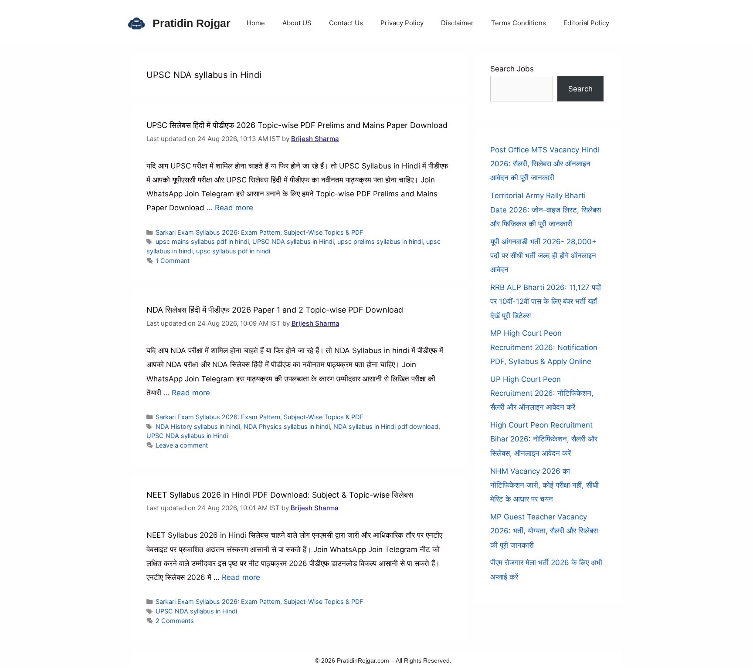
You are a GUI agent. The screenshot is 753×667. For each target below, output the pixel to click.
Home (256, 23)
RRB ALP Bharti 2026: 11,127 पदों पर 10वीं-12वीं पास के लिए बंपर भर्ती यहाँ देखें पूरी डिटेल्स (545, 301)
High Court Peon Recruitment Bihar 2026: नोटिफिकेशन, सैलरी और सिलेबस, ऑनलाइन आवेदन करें (543, 439)
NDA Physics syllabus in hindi (287, 426)
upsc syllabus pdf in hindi (233, 251)
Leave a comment (182, 445)
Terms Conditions (518, 23)
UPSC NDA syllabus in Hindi (293, 241)
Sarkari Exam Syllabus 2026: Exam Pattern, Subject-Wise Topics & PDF (259, 232)
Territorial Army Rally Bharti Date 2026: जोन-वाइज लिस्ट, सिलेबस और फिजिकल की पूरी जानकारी (545, 209)
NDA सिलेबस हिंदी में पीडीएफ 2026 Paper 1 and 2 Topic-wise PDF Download (274, 309)
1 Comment (173, 260)
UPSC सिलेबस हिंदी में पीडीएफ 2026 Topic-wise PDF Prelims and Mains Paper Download (297, 125)
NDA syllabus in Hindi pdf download (385, 426)
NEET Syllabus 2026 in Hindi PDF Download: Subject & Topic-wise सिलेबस (279, 494)
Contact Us (346, 23)
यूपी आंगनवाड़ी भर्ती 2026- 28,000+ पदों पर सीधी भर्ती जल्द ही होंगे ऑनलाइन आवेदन (543, 255)
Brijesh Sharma (315, 139)
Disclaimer (457, 23)
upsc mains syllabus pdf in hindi (202, 241)
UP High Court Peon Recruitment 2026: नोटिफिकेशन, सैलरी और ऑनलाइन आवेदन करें (542, 393)
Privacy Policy (402, 23)
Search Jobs (512, 68)
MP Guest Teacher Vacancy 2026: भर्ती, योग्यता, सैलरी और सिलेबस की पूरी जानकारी (544, 530)
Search (580, 88)
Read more (234, 207)
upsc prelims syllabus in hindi (380, 241)
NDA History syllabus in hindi (198, 426)
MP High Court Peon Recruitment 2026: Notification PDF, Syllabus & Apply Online (543, 347)
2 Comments (175, 620)
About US (297, 23)
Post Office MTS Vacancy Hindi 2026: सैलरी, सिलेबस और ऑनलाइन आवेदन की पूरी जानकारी (545, 163)
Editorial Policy (586, 23)
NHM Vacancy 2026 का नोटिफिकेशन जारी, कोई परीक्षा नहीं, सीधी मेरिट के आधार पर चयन (544, 485)
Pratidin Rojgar (192, 23)
